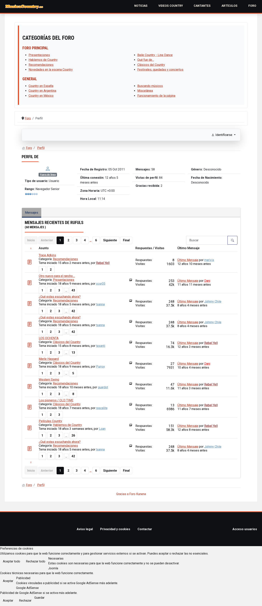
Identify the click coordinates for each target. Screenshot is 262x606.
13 (73, 352)
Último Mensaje (187, 260)
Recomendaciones (41, 65)
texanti (100, 346)
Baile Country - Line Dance (155, 55)
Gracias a (122, 494)
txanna (100, 304)
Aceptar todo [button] (11, 561)
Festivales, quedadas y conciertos (160, 69)
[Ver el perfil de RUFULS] (47, 168)
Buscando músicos (150, 86)
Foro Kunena (137, 494)
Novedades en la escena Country (51, 69)
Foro (252, 5)
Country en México (41, 96)
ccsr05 (100, 283)
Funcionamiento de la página (156, 96)
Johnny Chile (212, 301)
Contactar (145, 529)
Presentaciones (39, 55)
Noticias (140, 5)
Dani (207, 281)
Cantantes (202, 5)
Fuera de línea (48, 174)
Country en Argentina (42, 91)
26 (73, 435)
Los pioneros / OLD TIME (56, 400)
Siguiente (110, 240)
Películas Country (50, 421)
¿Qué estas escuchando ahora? (60, 296)
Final (126, 240)
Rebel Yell (103, 263)
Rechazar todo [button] (35, 561)
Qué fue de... (145, 60)
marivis (209, 260)
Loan (102, 429)
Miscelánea (145, 91)
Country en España (41, 86)
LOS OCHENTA (48, 338)
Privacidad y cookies (115, 529)
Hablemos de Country (43, 60)
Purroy (100, 366)
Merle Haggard (49, 359)
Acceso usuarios (244, 529)
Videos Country (170, 5)
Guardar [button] (39, 597)
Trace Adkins (47, 255)
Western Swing (49, 379)
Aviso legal (85, 529)
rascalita (101, 408)
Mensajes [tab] (31, 212)
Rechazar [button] (25, 600)
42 (73, 311)
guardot (103, 387)
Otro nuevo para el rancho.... (57, 276)
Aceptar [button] (8, 581)
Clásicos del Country (151, 65)
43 (73, 290)
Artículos (229, 5)
